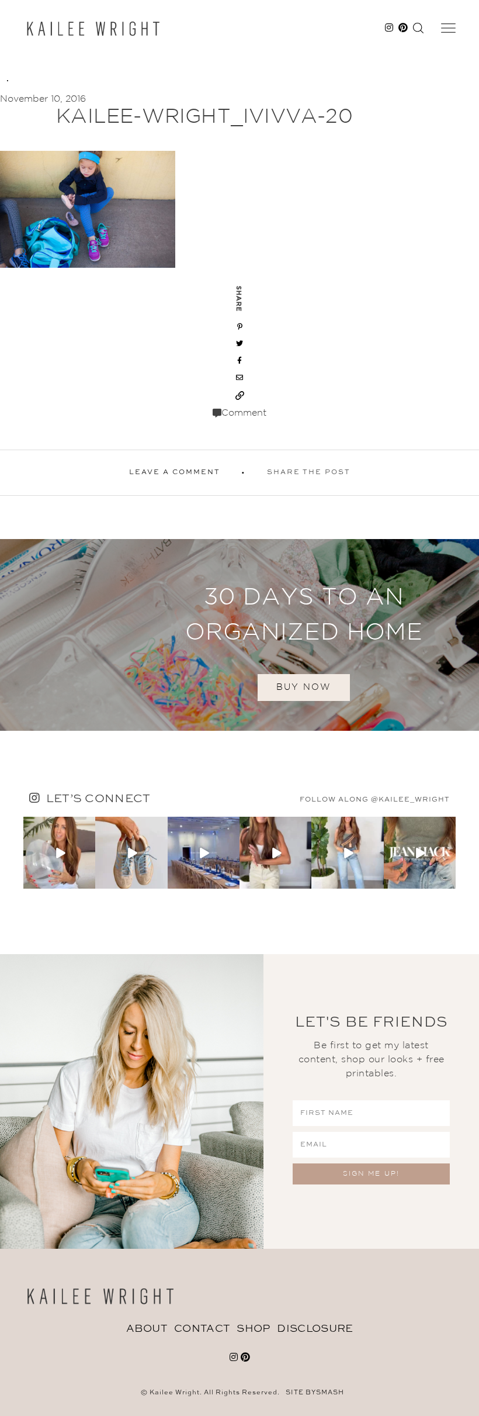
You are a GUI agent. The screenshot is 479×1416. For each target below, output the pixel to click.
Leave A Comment (174, 472)
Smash (330, 1393)
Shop (253, 1329)
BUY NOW (303, 687)
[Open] (59, 853)
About (147, 1329)
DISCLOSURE (315, 1329)
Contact (202, 1329)
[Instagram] (88, 882)
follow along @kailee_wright (375, 799)
